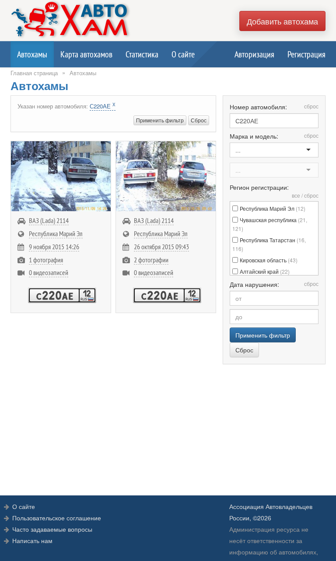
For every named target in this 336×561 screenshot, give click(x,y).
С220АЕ (103, 106)
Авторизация (254, 54)
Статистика (142, 54)
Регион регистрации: (274, 191)
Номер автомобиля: (274, 106)
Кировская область (269, 260)
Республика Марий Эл (56, 233)
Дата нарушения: (274, 284)
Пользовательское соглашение (56, 517)
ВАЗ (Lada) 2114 (49, 220)
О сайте (183, 54)
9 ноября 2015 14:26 (54, 246)
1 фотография (46, 259)
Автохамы (32, 54)
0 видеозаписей (48, 272)
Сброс (198, 120)
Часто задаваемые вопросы (52, 529)
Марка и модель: (274, 136)
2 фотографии (151, 259)
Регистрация (306, 54)
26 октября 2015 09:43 (161, 246)
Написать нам (32, 540)
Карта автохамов (86, 54)
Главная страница (34, 73)
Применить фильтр (160, 120)
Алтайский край (265, 271)
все (296, 195)
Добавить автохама (282, 21)
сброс (311, 106)
